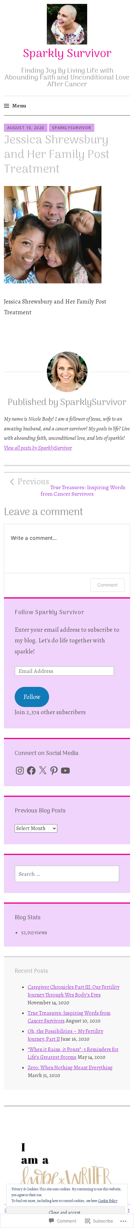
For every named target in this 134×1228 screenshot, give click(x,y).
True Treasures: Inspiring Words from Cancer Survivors (71, 486)
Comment (107, 585)
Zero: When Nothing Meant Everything (70, 1067)
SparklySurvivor (71, 127)
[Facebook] (31, 770)
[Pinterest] (54, 770)
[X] (42, 770)
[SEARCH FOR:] (67, 873)
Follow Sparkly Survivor (50, 612)
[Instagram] (20, 770)
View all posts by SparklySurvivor (38, 448)
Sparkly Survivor (67, 54)
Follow (31, 697)
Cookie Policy (107, 1200)
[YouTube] (65, 770)
